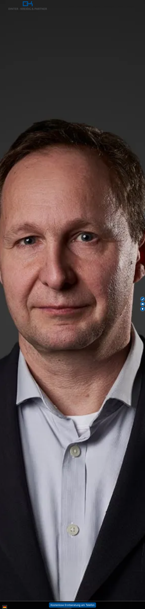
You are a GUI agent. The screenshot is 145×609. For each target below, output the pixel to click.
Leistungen (109, 6)
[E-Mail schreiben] (142, 304)
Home (71, 6)
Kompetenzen (83, 6)
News (120, 6)
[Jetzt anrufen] (142, 299)
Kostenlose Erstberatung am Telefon (72, 605)
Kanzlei (97, 6)
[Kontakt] (142, 309)
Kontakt (130, 6)
